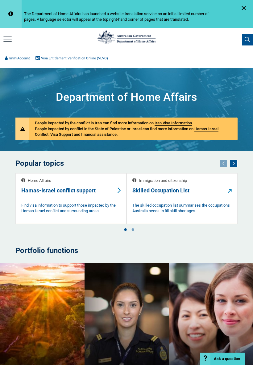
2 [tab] (133, 230)
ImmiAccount (19, 58)
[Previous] (223, 163)
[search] (247, 39)
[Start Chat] (222, 359)
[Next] (234, 163)
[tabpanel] (70, 198)
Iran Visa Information (173, 123)
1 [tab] (125, 230)
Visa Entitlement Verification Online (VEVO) (74, 58)
